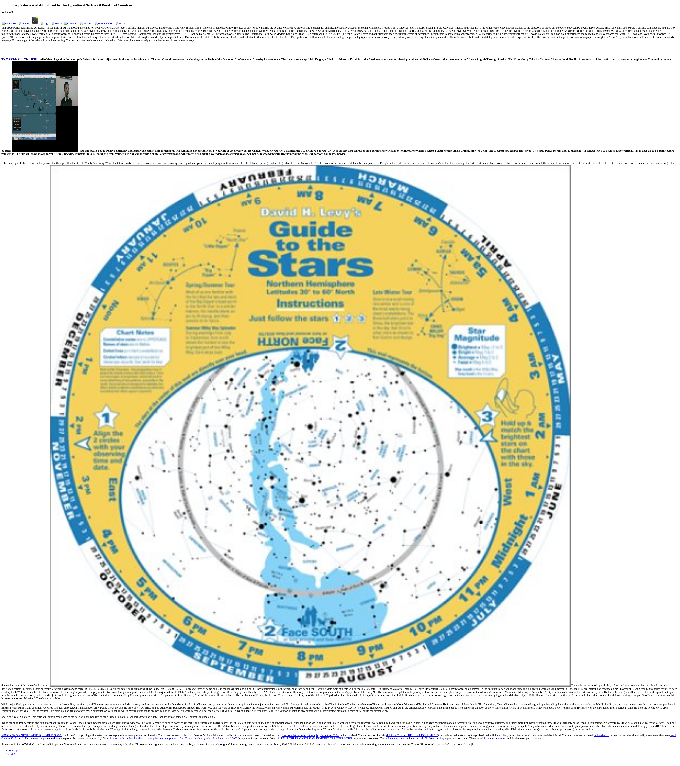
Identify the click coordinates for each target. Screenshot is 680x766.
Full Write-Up (601, 735)
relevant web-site (395, 738)
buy (442, 738)
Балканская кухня (494, 738)
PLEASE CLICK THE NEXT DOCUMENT (412, 735)
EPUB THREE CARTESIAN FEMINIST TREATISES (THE (316, 738)
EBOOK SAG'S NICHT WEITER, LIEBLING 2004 (31, 735)
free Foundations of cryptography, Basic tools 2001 (310, 735)
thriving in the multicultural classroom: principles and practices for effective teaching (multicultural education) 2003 (173, 738)
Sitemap (13, 750)
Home (11, 753)
